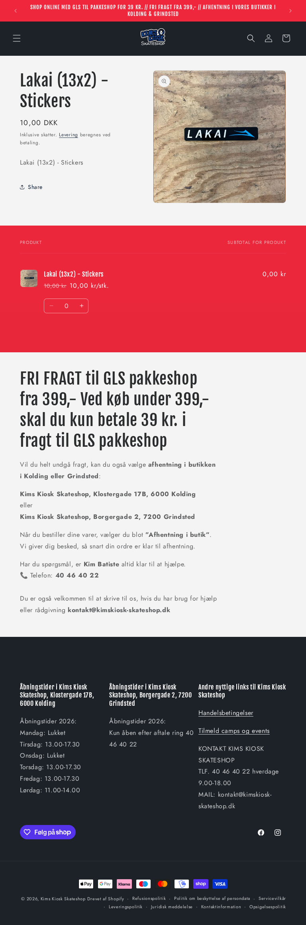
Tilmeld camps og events (234, 730)
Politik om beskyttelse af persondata (212, 898)
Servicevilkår (272, 898)
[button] (17, 38)
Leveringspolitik (126, 906)
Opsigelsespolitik (267, 906)
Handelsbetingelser (225, 712)
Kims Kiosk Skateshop (63, 899)
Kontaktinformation (221, 906)
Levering (68, 134)
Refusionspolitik (149, 898)
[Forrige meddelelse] (15, 11)
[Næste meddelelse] (290, 11)
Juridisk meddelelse (172, 906)
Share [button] (35, 187)
